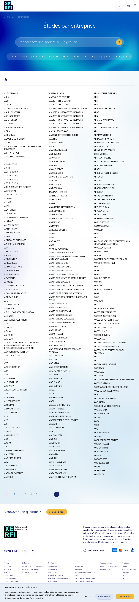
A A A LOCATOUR (12, 112)
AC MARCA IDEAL (101, 226)
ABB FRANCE (55, 330)
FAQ (123, 578)
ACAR (96, 293)
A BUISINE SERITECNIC (14, 139)
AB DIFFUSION (55, 188)
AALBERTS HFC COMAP (60, 101)
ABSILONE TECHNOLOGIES (106, 173)
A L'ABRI (8, 202)
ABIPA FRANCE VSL (57, 473)
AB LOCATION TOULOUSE (61, 218)
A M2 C (7, 236)
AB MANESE (54, 222)
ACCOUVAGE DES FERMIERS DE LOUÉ (111, 387)
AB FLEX (53, 203)
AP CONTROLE (11, 251)
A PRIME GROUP (11, 270)
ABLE (96, 97)
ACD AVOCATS (101, 410)
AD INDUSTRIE (10, 164)
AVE (6, 363)
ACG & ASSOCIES (102, 463)
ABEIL (51, 401)
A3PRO (7, 431)
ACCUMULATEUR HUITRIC (105, 398)
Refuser (88, 596)
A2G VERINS (9, 397)
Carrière (7, 569)
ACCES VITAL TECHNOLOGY (107, 320)
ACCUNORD (99, 402)
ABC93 (52, 390)
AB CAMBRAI (55, 158)
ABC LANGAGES (56, 355)
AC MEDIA (98, 230)
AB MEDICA (54, 226)
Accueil (7, 17)
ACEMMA (98, 436)
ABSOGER (98, 177)
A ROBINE (8, 282)
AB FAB (52, 234)
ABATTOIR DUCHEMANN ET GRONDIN (66, 286)
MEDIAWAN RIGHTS (58, 192)
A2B (6, 374)
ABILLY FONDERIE (57, 450)
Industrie (78, 569)
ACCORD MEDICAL (102, 383)
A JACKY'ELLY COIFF (13, 194)
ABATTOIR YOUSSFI (58, 303)
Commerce (52, 581)
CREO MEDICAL (101, 154)
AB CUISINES (55, 184)
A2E (6, 393)
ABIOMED (53, 454)
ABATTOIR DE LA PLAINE (60, 267)
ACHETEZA (99, 474)
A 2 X (6, 97)
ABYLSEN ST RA (101, 211)
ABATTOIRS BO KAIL (58, 307)
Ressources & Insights (109, 566)
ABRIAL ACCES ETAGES (104, 150)
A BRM (7, 131)
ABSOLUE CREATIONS (104, 184)
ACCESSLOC (99, 339)
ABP (96, 131)
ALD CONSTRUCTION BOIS (16, 352)
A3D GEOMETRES (12, 428)
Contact (125, 566)
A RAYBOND (9, 278)
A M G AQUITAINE (12, 232)
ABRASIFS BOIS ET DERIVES (106, 142)
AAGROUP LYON (56, 93)
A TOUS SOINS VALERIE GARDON (19, 312)
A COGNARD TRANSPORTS (16, 157)
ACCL (96, 360)
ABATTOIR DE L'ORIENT (60, 263)
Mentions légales (129, 569)
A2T (6, 420)
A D (5, 160)
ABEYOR (53, 424)
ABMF (96, 112)
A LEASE (8, 327)
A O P (6, 248)
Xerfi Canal (8, 575)
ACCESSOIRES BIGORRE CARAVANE (110, 342)
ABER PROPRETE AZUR (59, 412)
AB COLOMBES (56, 173)
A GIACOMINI (10, 191)
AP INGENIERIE (10, 259)
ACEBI (96, 425)
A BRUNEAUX (10, 135)
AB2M (51, 237)
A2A (6, 371)
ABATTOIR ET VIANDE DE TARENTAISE (66, 289)
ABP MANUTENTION (103, 135)
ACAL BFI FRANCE (102, 278)
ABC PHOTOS (55, 378)
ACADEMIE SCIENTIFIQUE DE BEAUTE (110, 259)
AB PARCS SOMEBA (58, 230)
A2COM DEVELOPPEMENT (16, 390)
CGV (124, 575)
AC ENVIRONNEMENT (103, 218)
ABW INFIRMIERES (102, 203)
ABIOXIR (53, 458)
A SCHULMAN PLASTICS (15, 293)
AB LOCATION (55, 215)
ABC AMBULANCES (57, 345)
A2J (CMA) (9, 405)
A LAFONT (9, 221)
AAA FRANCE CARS (12, 458)
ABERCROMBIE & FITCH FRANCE (63, 420)
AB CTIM (53, 180)
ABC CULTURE (55, 386)
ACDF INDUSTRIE (101, 413)
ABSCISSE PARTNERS (103, 165)
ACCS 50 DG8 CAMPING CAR (107, 391)
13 (49, 494)
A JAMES (8, 198)
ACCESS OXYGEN (102, 335)
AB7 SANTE (54, 241)
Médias (7, 572)
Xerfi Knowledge (11, 581)
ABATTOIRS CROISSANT (60, 311)
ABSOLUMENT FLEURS (104, 188)
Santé (77, 575)
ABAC (51, 245)
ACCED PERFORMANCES (105, 312)
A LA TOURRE (10, 213)
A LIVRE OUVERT (12, 225)
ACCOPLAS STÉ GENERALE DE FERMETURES (114, 379)
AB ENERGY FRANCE (58, 196)
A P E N (7, 255)
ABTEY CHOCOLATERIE (104, 199)
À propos (8, 566)
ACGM (97, 467)
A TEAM (7, 331)
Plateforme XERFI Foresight (33, 566)
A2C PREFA (9, 386)
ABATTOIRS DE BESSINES (60, 315)
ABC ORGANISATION (58, 367)
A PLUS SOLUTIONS (13, 267)
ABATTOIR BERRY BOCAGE (61, 252)
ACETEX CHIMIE (101, 448)
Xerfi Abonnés (10, 578)
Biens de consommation (58, 578)
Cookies (125, 572)
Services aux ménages (84, 581)
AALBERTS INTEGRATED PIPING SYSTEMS (68, 108)
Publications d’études (30, 569)
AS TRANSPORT (11, 289)
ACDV (96, 421)
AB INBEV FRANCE (57, 211)
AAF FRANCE (10, 469)
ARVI (96, 394)
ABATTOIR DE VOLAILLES (60, 270)
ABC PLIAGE (54, 382)
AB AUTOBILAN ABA (58, 150)
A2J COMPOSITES (12, 409)
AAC (6, 462)
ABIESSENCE (55, 443)
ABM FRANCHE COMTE (104, 108)
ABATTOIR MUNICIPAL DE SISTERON (65, 293)
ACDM (97, 417)
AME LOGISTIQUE (12, 355)
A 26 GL (7, 105)
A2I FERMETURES (12, 401)
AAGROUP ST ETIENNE (59, 97)
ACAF (96, 267)
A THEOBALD (10, 308)
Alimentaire (52, 566)
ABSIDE (97, 169)
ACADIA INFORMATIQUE (104, 263)
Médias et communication (85, 572)
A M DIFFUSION (11, 229)
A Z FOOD (8, 335)
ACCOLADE (99, 372)
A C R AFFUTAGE (11, 153)
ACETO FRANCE (101, 451)
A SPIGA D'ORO (11, 297)
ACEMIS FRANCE (101, 432)
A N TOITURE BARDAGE (15, 244)
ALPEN (7, 206)
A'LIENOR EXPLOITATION (15, 320)
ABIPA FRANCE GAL (57, 462)
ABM (96, 101)
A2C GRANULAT (11, 382)
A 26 (6, 101)
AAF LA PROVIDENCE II (14, 473)
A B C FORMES (11, 120)
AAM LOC (8, 339)
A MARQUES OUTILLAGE (15, 240)
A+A (6, 323)
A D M (7, 168)
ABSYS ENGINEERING (103, 196)
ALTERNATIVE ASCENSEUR (16, 108)
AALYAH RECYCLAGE (58, 131)
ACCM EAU (99, 368)
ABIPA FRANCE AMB (58, 469)
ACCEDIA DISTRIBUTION (105, 316)
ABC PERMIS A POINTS (59, 371)
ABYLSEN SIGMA (101, 207)
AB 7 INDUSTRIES (12, 116)
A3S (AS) (8, 443)
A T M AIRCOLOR (12, 305)
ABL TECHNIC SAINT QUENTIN (63, 477)
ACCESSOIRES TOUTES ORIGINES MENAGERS (109, 351)
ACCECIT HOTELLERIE (104, 308)
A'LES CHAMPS (11, 93)
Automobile (53, 572)
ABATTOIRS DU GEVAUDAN (61, 319)
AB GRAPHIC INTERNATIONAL (62, 207)
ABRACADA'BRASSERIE (104, 139)
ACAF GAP (98, 270)
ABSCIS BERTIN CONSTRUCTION (109, 161)
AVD (6, 359)
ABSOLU (98, 180)
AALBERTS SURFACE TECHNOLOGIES (66, 112)
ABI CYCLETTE (55, 435)
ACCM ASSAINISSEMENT (105, 364)
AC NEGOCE (99, 234)
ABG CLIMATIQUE (57, 428)
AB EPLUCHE (55, 199)
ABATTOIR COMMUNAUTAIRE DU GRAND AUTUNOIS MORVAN (67, 257)
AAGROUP (8, 477)
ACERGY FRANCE (101, 444)
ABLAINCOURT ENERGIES (105, 93)
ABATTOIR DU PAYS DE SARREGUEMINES (67, 278)
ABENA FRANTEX (57, 409)
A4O (6, 447)
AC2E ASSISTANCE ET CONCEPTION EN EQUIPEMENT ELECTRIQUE (112, 242)
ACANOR (98, 282)
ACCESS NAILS (100, 331)
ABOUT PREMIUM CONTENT (107, 127)
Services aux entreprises (85, 578)
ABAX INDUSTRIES (57, 326)
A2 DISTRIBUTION (12, 367)
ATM (6, 301)
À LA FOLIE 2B (10, 210)
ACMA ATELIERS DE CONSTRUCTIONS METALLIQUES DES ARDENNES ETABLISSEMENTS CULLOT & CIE (21, 345)
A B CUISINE (9, 123)
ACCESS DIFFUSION (103, 327)
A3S (6, 439)
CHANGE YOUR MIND (58, 249)
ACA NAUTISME (101, 251)
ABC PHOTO (55, 374)
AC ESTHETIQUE (101, 222)
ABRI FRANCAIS (101, 146)
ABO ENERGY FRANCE (104, 120)
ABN (96, 116)
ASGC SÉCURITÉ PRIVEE (15, 286)
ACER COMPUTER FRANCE (106, 440)
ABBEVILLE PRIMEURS (59, 338)
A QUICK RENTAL (12, 274)
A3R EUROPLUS (11, 435)
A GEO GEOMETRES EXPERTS (17, 187)
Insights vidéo (105, 569)
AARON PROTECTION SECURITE (63, 135)
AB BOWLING (55, 154)
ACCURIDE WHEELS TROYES (107, 406)
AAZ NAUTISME (56, 142)
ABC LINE (53, 359)
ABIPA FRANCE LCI (57, 465)
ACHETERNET (100, 470)
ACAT (96, 297)
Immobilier (79, 566)
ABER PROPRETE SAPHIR (60, 416)
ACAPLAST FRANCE (103, 289)
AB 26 (52, 146)
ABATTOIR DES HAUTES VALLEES (64, 274)
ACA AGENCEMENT (102, 248)
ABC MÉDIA (54, 363)
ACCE (96, 305)
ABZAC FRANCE (101, 215)
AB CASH (53, 165)
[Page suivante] (56, 494)
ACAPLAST (99, 286)
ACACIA (97, 255)
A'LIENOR (8, 316)
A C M (7, 142)
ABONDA (98, 123)
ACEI (96, 429)
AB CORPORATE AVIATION (61, 177)
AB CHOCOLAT (56, 169)
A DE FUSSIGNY (11, 172)
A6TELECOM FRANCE (14, 450)
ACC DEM (98, 301)
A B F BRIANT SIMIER (13, 127)
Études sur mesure (29, 572)
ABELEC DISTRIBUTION (59, 405)
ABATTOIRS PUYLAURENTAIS (62, 322)
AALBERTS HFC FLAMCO (60, 105)
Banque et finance (55, 575)
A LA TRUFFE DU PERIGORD (16, 217)
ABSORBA (98, 192)
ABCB (51, 393)
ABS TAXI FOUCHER (103, 158)
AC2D (96, 237)
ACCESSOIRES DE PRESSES (106, 346)
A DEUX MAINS (11, 176)
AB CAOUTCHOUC (57, 161)
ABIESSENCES (55, 447)
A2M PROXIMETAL (12, 412)
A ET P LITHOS (11, 183)
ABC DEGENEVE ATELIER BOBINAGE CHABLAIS (65, 350)
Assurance (52, 569)
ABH (51, 431)
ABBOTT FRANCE (57, 341)
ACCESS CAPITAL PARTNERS (107, 323)
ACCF (96, 357)
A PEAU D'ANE (10, 263)
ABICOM (53, 439)
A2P (6, 416)
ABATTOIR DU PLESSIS (59, 282)
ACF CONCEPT (101, 459)
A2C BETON (9, 378)
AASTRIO (53, 139)
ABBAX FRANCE (56, 334)
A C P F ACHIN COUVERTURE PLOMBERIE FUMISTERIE (22, 147)
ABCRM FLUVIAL (56, 397)
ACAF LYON (99, 274)
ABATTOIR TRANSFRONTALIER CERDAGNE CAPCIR (68, 298)
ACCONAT (98, 376)
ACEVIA (97, 455)
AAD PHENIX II (10, 465)
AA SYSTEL (9, 454)
